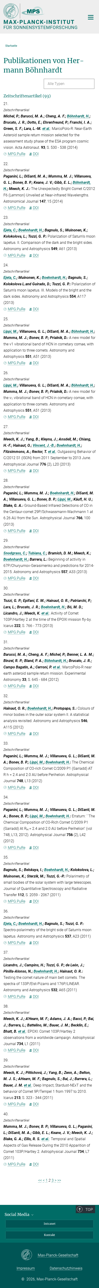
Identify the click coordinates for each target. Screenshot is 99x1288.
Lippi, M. (10, 331)
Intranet (49, 1223)
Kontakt (49, 1235)
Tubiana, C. (37, 553)
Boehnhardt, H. (30, 230)
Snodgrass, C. (14, 553)
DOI (36, 154)
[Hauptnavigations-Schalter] (90, 17)
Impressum (26, 1268)
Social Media (17, 1214)
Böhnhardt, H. (78, 116)
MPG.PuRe (16, 154)
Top (89, 1209)
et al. (46, 128)
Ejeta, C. (10, 230)
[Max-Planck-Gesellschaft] (29, 1255)
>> (59, 1180)
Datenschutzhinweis (66, 1268)
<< (40, 1180)
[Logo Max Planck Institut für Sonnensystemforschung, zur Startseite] (40, 16)
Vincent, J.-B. (44, 445)
